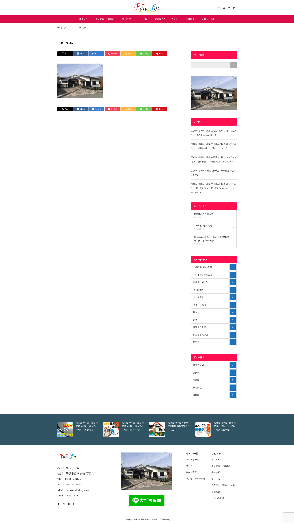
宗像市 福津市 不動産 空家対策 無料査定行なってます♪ (213, 173)
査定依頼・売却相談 (105, 19)
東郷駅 (213, 380)
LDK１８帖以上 (213, 335)
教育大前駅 (213, 365)
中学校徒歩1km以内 (213, 275)
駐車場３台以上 (213, 327)
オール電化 (213, 297)
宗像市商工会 (192, 472)
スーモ (189, 466)
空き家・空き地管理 (195, 479)
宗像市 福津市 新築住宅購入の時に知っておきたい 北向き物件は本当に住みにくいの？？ (213, 159)
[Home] (58, 27)
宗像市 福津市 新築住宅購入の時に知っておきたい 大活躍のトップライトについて (213, 146)
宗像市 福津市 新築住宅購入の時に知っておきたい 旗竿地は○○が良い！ (213, 133)
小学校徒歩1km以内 (213, 267)
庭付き (213, 312)
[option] (79, 429)
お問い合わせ (208, 19)
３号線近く (213, 290)
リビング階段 (213, 305)
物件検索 (126, 19)
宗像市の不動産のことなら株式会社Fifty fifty (152, 519)
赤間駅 (213, 372)
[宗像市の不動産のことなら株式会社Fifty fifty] (147, 8)
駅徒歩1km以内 (213, 282)
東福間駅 (213, 387)
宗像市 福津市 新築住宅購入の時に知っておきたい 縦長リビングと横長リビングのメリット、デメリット (213, 188)
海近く (213, 342)
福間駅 (213, 395)
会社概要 (190, 19)
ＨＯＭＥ (83, 19)
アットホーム (192, 459)
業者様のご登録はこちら (166, 19)
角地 (213, 320)
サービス (142, 19)
